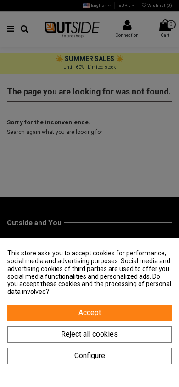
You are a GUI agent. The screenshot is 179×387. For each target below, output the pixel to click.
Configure (89, 355)
